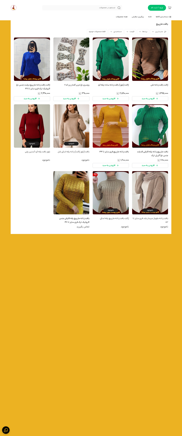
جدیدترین (159, 31)
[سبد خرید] (169, 7)
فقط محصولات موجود (97, 31)
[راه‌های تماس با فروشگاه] (6, 430)
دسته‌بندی (118, 31)
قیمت (132, 31)
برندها (144, 31)
